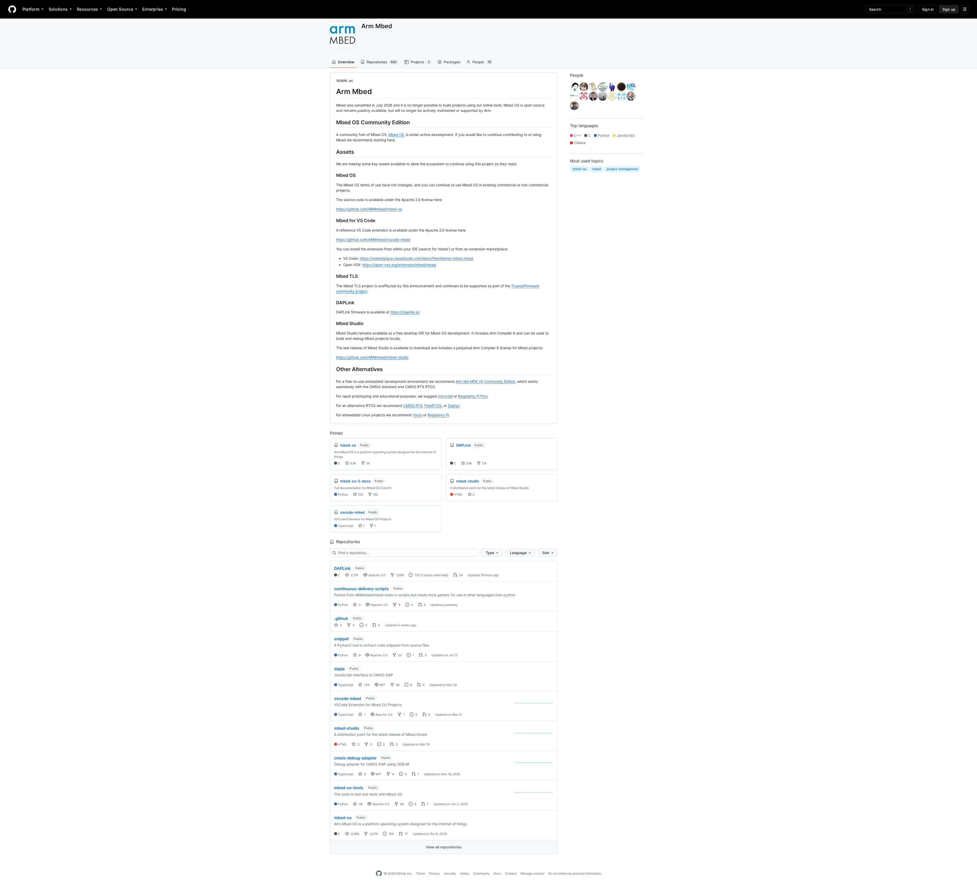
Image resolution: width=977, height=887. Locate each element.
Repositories (382, 62)
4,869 (354, 834)
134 (366, 685)
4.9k (352, 463)
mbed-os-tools (348, 787)
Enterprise (152, 9)
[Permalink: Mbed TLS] (332, 276)
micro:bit (445, 396)
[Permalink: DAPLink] (332, 302)
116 (416, 575)
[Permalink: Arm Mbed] (332, 91)
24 (460, 575)
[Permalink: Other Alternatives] (332, 369)
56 (397, 685)
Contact (510, 873)
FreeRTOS (432, 405)
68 (401, 804)
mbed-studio (346, 728)
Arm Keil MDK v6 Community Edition (485, 381)
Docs (497, 873)
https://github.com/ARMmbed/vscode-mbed (373, 239)
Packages (452, 62)
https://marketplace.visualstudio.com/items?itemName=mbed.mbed (416, 258)
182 (375, 494)
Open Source (120, 9)
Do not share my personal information (574, 873)
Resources (87, 9)
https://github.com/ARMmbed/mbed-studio (372, 357)
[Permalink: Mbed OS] (332, 175)
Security (450, 873)
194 (391, 834)
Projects (420, 62)
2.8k (468, 463)
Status (464, 873)
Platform (30, 9)
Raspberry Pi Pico (472, 396)
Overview (346, 62)
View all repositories (444, 847)
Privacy (434, 873)
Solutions (58, 9)
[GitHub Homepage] (379, 873)
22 (399, 655)
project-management (622, 169)
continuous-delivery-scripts (361, 588)
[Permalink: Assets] (332, 151)
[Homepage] (12, 9)
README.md (345, 81)
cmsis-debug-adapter (355, 757)
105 (360, 494)
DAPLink (342, 568)
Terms (420, 873)
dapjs (339, 668)
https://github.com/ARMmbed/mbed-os (369, 209)
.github (341, 618)
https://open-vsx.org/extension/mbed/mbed (399, 265)
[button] (491, 553)
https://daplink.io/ (405, 312)
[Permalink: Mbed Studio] (332, 323)
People (481, 62)
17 (406, 834)
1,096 (399, 575)
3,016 (373, 834)
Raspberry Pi (438, 415)
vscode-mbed (347, 698)
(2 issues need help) (434, 575)
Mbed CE (396, 134)
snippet (341, 638)
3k (367, 463)
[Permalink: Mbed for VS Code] (332, 220)
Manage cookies (532, 873)
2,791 (354, 575)
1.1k (484, 463)
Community (481, 873)
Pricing (179, 9)
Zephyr (453, 405)
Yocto (417, 415)
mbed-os (343, 817)
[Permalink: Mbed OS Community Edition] (332, 122)
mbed (596, 169)
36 (360, 804)
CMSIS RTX (412, 405)
